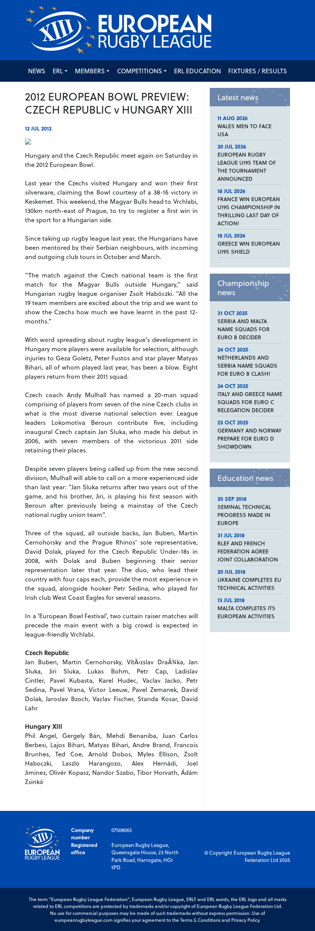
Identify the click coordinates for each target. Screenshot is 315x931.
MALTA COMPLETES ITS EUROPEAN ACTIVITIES (246, 612)
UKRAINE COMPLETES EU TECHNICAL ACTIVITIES (249, 584)
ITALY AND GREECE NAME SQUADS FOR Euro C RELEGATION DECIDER (249, 402)
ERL (58, 70)
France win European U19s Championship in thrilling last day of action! (248, 211)
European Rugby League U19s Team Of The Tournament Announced (246, 166)
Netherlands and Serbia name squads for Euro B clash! (247, 365)
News (36, 70)
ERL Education (197, 70)
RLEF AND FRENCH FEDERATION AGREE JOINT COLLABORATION (247, 551)
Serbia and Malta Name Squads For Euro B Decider (243, 329)
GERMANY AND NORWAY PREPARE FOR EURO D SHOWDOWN (249, 438)
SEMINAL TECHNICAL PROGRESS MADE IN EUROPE (244, 515)
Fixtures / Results (257, 70)
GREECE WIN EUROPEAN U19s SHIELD (248, 247)
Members (90, 70)
